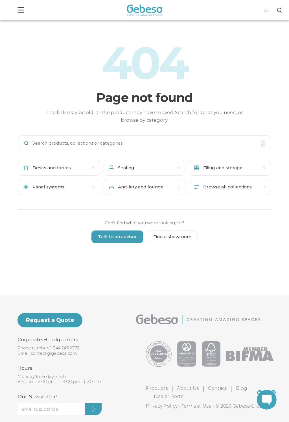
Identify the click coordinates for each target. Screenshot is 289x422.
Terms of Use (196, 406)
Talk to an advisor (117, 236)
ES (266, 10)
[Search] (279, 10)
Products (157, 388)
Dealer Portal (169, 396)
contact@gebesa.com (53, 353)
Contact (217, 388)
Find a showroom (172, 236)
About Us (188, 388)
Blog (241, 388)
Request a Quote (50, 320)
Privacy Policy (162, 406)
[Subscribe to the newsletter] (93, 409)
